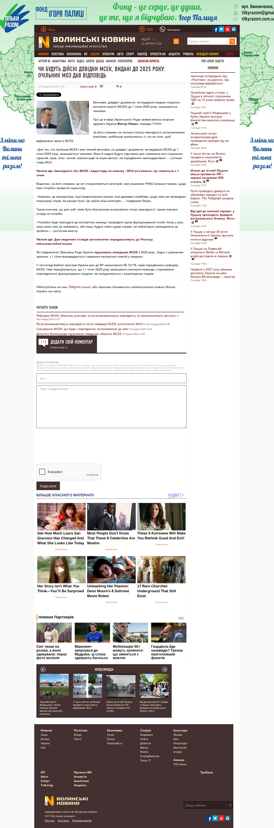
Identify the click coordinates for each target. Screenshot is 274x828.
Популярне (125, 61)
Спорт (130, 54)
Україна (45, 743)
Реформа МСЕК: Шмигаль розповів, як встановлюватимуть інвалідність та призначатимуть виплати (106, 315)
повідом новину (207, 54)
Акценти (174, 54)
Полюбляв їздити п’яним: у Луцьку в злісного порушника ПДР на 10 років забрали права (212, 96)
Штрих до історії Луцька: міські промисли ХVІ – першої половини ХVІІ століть (119, 706)
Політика (57, 54)
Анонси (111, 61)
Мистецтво (180, 747)
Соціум (145, 730)
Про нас (50, 820)
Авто (120, 54)
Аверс (230, 54)
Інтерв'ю (44, 61)
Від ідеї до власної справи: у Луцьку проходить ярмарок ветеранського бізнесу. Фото (154, 706)
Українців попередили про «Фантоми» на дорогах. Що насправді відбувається (210, 79)
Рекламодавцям (81, 820)
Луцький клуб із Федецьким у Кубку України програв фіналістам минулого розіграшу (213, 116)
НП (85, 54)
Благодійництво (149, 756)
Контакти (63, 820)
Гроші (110, 734)
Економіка (74, 54)
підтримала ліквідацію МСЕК (116, 252)
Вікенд (144, 747)
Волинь (45, 739)
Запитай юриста (148, 61)
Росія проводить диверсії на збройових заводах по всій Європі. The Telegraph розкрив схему (212, 196)
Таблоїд (142, 54)
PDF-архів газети (212, 61)
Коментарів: (88, 86)
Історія (177, 751)
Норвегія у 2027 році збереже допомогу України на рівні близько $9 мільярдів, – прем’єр (213, 273)
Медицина (146, 734)
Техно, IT (145, 760)
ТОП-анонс (180, 764)
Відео (80, 61)
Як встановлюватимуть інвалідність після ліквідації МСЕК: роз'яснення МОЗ (89, 324)
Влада (78, 734)
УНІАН (156, 123)
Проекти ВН (158, 54)
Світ (43, 747)
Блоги (90, 61)
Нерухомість (114, 743)
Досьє (100, 61)
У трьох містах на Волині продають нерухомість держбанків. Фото (208, 157)
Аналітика (59, 61)
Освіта (144, 739)
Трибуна (188, 54)
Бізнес (111, 739)
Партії (77, 739)
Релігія (144, 751)
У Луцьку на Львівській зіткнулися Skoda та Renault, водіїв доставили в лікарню (210, 252)
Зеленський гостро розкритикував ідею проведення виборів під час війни (210, 138)
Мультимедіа (104, 669)
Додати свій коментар (72, 342)
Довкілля (145, 743)
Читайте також (47, 307)
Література (180, 743)
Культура (108, 54)
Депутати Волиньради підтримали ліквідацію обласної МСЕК (78, 333)
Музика (177, 734)
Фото (71, 61)
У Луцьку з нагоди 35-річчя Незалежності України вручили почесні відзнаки (212, 235)
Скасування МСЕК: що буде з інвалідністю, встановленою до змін (82, 329)
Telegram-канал (79, 287)
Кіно (176, 739)
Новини (213, 68)
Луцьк (44, 734)
